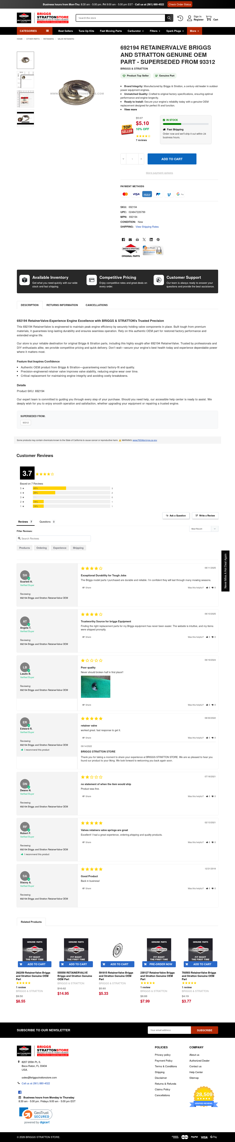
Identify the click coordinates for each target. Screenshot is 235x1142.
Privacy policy (163, 1054)
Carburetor (134, 31)
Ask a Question (178, 515)
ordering (41, 547)
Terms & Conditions (166, 1066)
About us (194, 1054)
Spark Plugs (173, 31)
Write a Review (207, 515)
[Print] (137, 240)
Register (199, 19)
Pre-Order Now (160, 964)
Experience (59, 547)
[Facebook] (123, 240)
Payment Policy (164, 1060)
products (24, 547)
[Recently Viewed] (181, 18)
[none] (77, 93)
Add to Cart (36, 964)
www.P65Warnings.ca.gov (145, 440)
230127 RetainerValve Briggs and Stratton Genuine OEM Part (157, 976)
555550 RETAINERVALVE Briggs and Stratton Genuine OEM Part (74, 976)
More (193, 31)
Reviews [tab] (23, 521)
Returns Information (62, 305)
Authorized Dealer (199, 1060)
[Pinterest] (158, 240)
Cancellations (97, 305)
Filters (153, 31)
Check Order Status (180, 4)
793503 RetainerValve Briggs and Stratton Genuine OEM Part (199, 976)
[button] (208, 587)
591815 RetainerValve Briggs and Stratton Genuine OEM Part (116, 976)
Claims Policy (162, 1089)
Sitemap (194, 1077)
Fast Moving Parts (111, 31)
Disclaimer (161, 1077)
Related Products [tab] (31, 922)
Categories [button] (28, 31)
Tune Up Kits (86, 31)
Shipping (159, 1072)
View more (130, 109)
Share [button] (88, 587)
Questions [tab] (45, 521)
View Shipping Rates (147, 226)
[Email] (130, 240)
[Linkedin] (151, 240)
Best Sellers (65, 31)
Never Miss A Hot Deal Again (225, 571)
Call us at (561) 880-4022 (149, 4)
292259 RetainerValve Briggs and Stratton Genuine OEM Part (33, 976)
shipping (78, 547)
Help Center (196, 1072)
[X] (144, 240)
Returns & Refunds (165, 1083)
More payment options (159, 172)
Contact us (195, 1066)
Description (30, 305)
